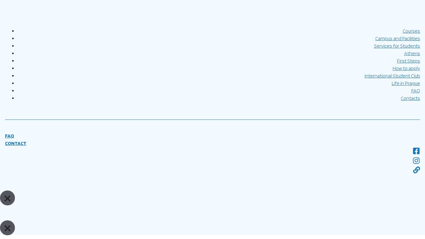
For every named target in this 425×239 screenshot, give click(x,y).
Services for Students (397, 46)
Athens (412, 53)
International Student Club (392, 76)
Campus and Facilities (397, 38)
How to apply (406, 68)
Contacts (410, 98)
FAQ (415, 91)
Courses (411, 31)
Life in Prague (406, 83)
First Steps (408, 61)
